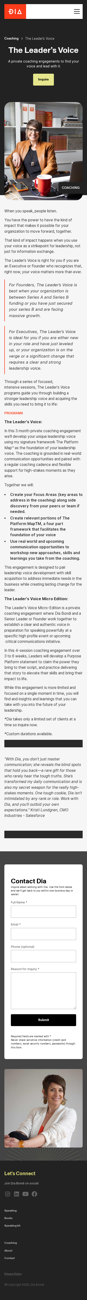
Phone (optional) (22, 947)
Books (8, 1218)
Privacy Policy (13, 1274)
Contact (9, 1258)
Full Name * (19, 902)
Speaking (10, 1210)
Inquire (43, 79)
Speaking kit (12, 1226)
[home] (15, 11)
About (8, 1250)
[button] (76, 11)
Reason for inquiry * (25, 969)
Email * (16, 924)
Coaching (10, 1243)
